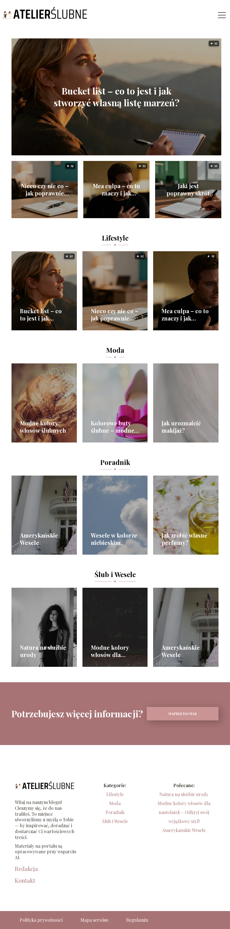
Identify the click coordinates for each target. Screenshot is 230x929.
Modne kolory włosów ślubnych (43, 426)
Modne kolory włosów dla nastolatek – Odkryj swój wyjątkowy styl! (111, 651)
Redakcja (26, 868)
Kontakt (25, 880)
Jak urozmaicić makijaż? (181, 426)
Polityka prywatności (41, 920)
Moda (115, 349)
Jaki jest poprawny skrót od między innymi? (188, 189)
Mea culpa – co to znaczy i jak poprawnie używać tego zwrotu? (116, 189)
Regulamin (137, 920)
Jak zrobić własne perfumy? (184, 539)
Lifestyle (115, 237)
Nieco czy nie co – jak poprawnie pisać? (44, 189)
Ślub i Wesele (115, 574)
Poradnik (115, 462)
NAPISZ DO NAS (183, 713)
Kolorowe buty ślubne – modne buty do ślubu (112, 426)
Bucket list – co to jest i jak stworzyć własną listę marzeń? (117, 97)
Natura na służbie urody (43, 651)
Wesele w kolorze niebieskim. (114, 539)
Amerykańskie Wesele (39, 539)
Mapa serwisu (94, 920)
